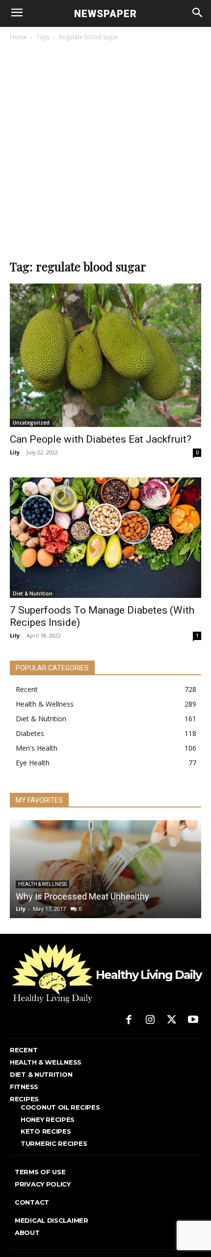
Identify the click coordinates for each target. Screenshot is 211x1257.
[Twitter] (171, 1020)
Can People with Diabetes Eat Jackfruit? (100, 439)
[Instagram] (150, 1020)
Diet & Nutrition (33, 593)
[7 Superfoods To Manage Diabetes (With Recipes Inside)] (105, 537)
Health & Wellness (42, 884)
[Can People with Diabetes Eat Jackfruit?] (105, 355)
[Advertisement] (105, 152)
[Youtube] (193, 1020)
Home (18, 37)
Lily (15, 452)
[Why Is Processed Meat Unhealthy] (105, 869)
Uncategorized (31, 422)
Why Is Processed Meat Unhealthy (82, 896)
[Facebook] (129, 1020)
